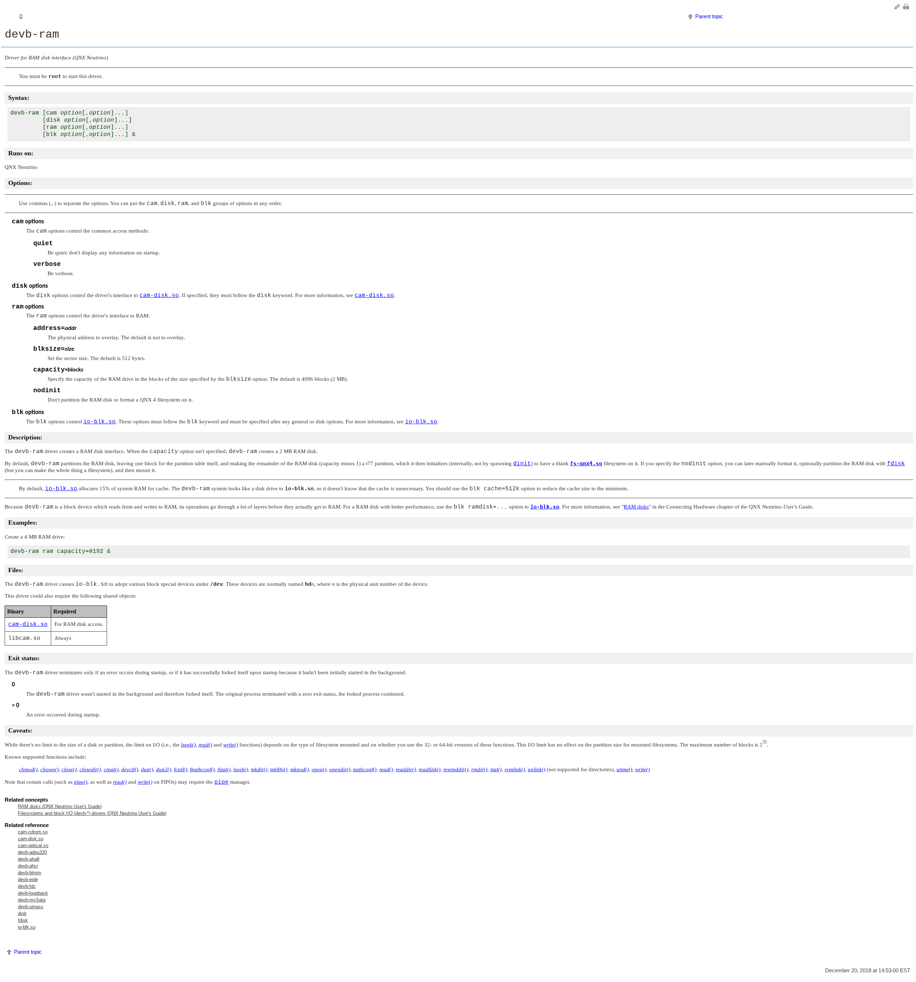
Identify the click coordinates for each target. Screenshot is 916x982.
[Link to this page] (898, 7)
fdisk (23, 920)
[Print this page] (907, 7)
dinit (22, 913)
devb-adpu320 (32, 852)
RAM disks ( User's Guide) (60, 806)
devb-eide (28, 879)
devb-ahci (28, 866)
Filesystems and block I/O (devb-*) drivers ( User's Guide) (92, 813)
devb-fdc (27, 886)
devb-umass (30, 906)
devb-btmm (29, 872)
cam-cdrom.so (33, 832)
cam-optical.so (33, 845)
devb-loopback (33, 893)
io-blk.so (26, 927)
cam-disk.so (30, 838)
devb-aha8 (28, 859)
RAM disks (636, 507)
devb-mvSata (31, 900)
